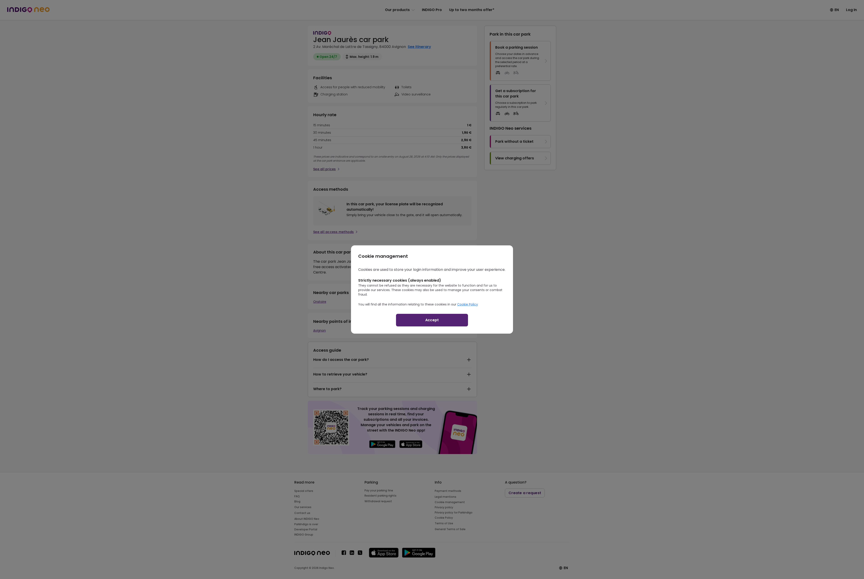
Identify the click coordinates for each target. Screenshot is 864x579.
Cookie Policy (467, 304)
